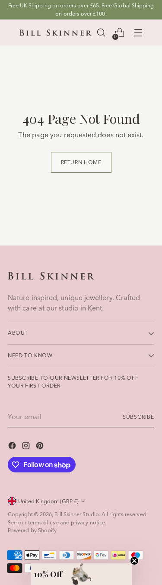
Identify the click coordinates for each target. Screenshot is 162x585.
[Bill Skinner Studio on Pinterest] (40, 446)
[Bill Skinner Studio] (55, 33)
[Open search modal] (101, 33)
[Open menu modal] (138, 33)
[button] (81, 574)
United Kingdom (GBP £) (48, 501)
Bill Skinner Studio (76, 514)
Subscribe (138, 417)
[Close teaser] (134, 560)
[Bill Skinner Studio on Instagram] (27, 446)
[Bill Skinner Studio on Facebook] (13, 446)
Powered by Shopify (32, 530)
